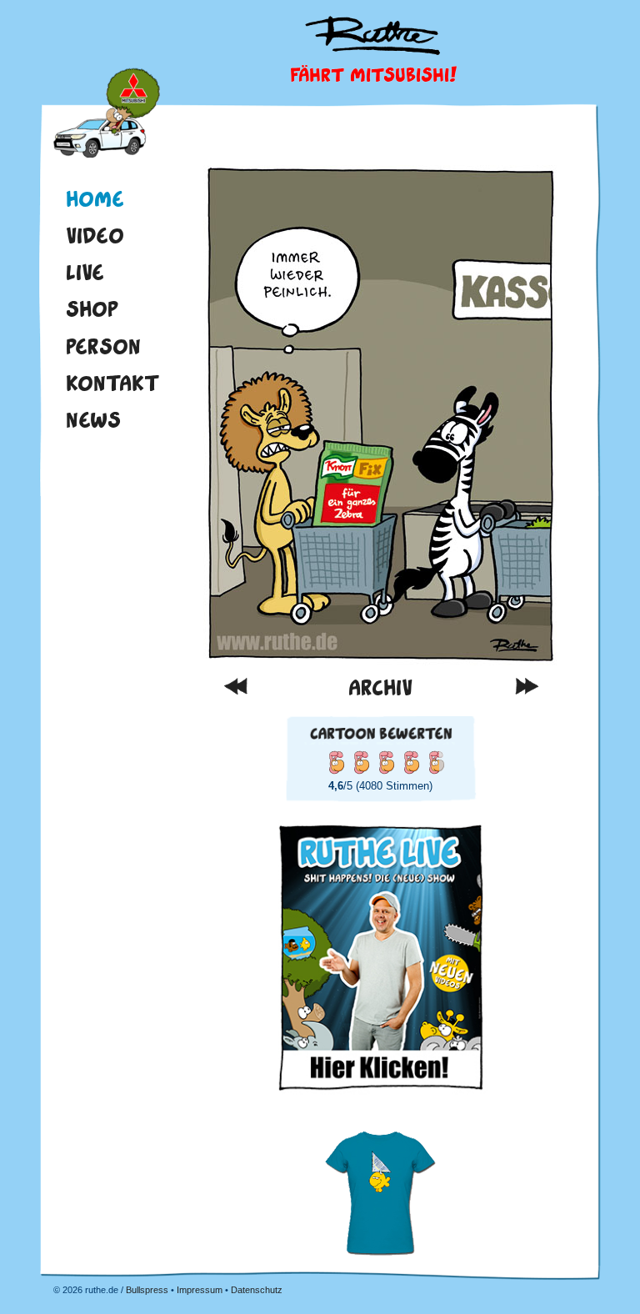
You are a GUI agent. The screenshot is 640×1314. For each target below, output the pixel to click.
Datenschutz (256, 1290)
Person (103, 346)
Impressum (199, 1290)
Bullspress (147, 1290)
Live (85, 271)
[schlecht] (335, 762)
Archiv (380, 687)
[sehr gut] (410, 762)
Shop (92, 308)
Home (106, 115)
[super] (435, 762)
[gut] (385, 762)
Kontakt (113, 382)
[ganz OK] (360, 762)
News (93, 419)
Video (95, 235)
